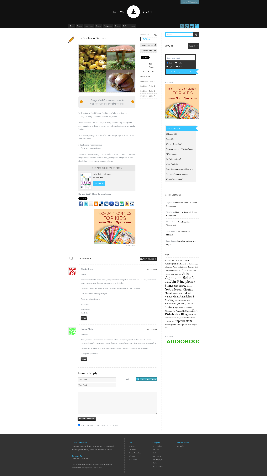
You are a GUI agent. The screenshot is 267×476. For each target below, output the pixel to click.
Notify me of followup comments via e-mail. (99, 425)
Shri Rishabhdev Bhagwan (181, 312)
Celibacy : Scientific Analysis (177, 174)
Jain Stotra (89, 26)
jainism (167, 282)
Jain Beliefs (184, 277)
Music (133, 26)
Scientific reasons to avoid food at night (181, 169)
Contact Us (132, 449)
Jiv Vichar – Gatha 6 (147, 91)
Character (168, 270)
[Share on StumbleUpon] (122, 204)
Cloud (173, 270)
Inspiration (178, 274)
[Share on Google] (111, 204)
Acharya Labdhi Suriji (177, 260)
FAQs (125, 26)
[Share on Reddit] (132, 204)
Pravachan (170, 303)
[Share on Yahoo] (127, 204)
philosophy (183, 300)
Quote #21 (170, 139)
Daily (170, 63)
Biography (191, 267)
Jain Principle (147, 45)
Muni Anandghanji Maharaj (179, 298)
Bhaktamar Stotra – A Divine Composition (182, 149)
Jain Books (180, 446)
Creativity (178, 270)
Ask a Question (158, 466)
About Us (132, 446)
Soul (173, 321)
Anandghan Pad (173, 263)
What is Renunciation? (174, 179)
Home (72, 26)
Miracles (181, 293)
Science (98, 26)
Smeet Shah (99, 177)
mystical (177, 300)
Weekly (179, 63)
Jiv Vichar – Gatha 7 (147, 96)
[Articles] (71, 39)
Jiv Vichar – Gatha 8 (92, 38)
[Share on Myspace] (116, 204)
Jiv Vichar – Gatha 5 (147, 86)
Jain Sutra (156, 449)
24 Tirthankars (171, 154)
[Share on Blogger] (96, 204)
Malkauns (175, 293)
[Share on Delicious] (101, 204)
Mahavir (168, 292)
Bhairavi (184, 267)
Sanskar (190, 303)
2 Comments (144, 35)
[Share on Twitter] (86, 204)
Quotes (117, 26)
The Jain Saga (178, 324)
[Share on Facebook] (80, 204)
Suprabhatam (183, 320)
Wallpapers (108, 26)
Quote (180, 303)
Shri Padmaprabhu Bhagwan (182, 311)
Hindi (180, 67)
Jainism (79, 26)
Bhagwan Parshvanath (173, 267)
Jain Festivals (157, 456)
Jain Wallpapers (158, 459)
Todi (186, 325)
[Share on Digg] (106, 204)
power (189, 300)
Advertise (132, 456)
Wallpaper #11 (171, 134)
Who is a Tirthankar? (174, 144)
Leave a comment (148, 259)
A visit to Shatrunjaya (189, 264)
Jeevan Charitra (183, 289)
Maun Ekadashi (172, 164)
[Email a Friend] (91, 204)
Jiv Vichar (146, 39)
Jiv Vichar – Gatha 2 (147, 81)
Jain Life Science (102, 174)
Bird (196, 267)
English (171, 67)
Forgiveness (187, 270)
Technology (169, 324)
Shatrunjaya (171, 307)
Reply (84, 318)
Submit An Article (135, 453)
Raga (184, 304)
